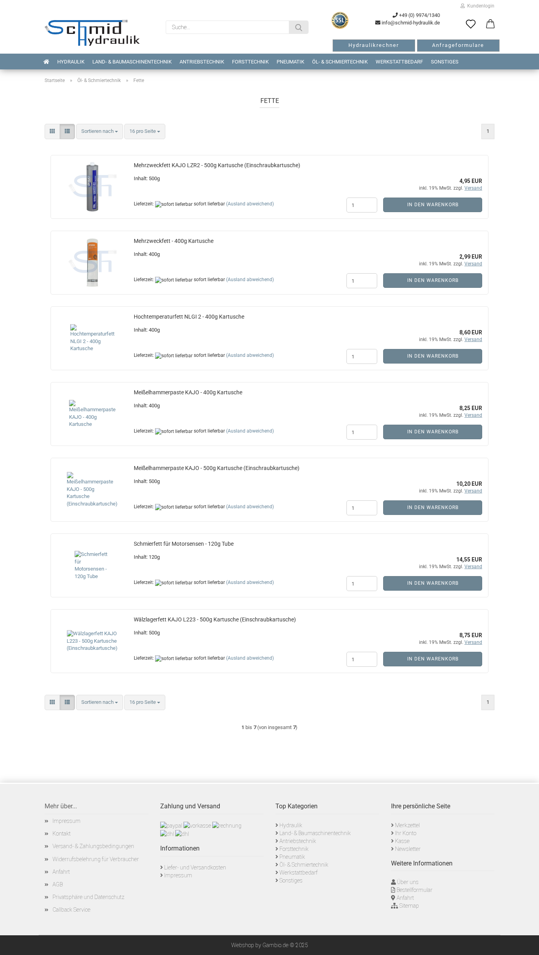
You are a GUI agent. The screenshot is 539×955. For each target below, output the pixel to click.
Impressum (66, 821)
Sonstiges (445, 62)
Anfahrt (61, 872)
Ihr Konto (405, 833)
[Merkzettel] (471, 24)
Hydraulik (70, 62)
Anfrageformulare (458, 45)
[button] (490, 24)
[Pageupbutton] (523, 943)
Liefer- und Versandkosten (195, 867)
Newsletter (408, 849)
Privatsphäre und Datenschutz (88, 897)
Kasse (402, 841)
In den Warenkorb (433, 204)
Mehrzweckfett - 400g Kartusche (173, 241)
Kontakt (61, 833)
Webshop (242, 945)
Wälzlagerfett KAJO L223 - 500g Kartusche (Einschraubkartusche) (215, 619)
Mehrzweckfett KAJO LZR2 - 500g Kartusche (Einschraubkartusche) (217, 165)
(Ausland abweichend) (250, 204)
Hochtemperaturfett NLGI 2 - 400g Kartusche (189, 316)
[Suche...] (299, 27)
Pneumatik (290, 62)
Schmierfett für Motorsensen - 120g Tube (184, 544)
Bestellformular (414, 890)
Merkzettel (407, 825)
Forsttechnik (250, 62)
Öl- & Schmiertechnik (340, 62)
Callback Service (71, 910)
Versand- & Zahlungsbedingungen (93, 846)
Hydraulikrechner (373, 45)
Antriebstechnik (202, 62)
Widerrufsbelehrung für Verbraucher (95, 859)
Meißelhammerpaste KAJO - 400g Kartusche (188, 392)
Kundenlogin (479, 6)
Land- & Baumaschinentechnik (132, 62)
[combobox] (99, 131)
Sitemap (409, 906)
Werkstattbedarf (399, 62)
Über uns (408, 882)
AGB (57, 884)
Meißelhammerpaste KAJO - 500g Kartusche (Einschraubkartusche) (216, 468)
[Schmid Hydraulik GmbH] (92, 33)
